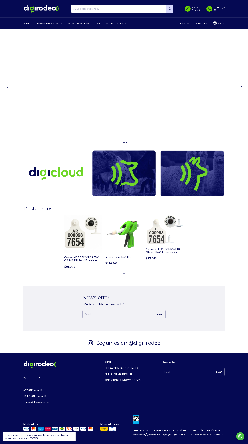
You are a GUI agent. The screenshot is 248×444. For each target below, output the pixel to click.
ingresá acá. (187, 430)
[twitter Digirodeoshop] (39, 378)
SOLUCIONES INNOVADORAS (111, 23)
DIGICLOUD (184, 23)
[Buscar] (169, 9)
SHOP (26, 23)
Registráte (197, 10)
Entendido (33, 438)
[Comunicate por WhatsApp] (240, 436)
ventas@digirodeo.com (36, 401)
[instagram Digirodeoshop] (24, 378)
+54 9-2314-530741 (34, 395)
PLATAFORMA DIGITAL (79, 23)
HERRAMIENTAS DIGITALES (49, 23)
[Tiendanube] (147, 435)
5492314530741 (32, 389)
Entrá (195, 7)
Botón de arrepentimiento (207, 430)
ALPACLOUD (201, 23)
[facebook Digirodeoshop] (32, 378)
